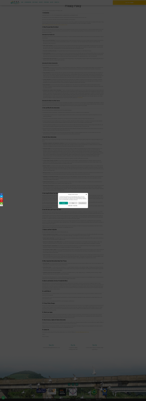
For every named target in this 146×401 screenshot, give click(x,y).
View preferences (82, 203)
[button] (86, 194)
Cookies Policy (70, 205)
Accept (63, 203)
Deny (73, 203)
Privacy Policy (75, 205)
